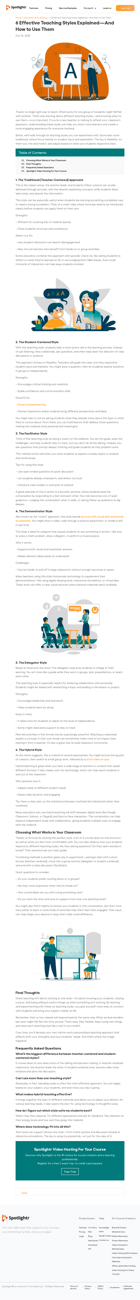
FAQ (90, 1232)
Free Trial (125, 8)
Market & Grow (118, 1232)
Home (18, 17)
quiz (106, 759)
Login (81, 1236)
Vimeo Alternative (120, 1240)
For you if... (89, 8)
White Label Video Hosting (123, 1266)
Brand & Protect (119, 1227)
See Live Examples (68, 8)
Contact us (104, 1240)
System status (105, 1236)
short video (93, 759)
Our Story (92, 1227)
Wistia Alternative (120, 1236)
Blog (90, 1236)
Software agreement (128, 1287)
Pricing (48, 8)
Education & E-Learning (36, 17)
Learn (106, 8)
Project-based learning (32, 404)
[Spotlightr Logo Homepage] (16, 9)
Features (33, 8)
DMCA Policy (100, 1287)
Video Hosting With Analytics (125, 1253)
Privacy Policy (88, 1287)
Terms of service (74, 1287)
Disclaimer (114, 1287)
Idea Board (93, 1240)
